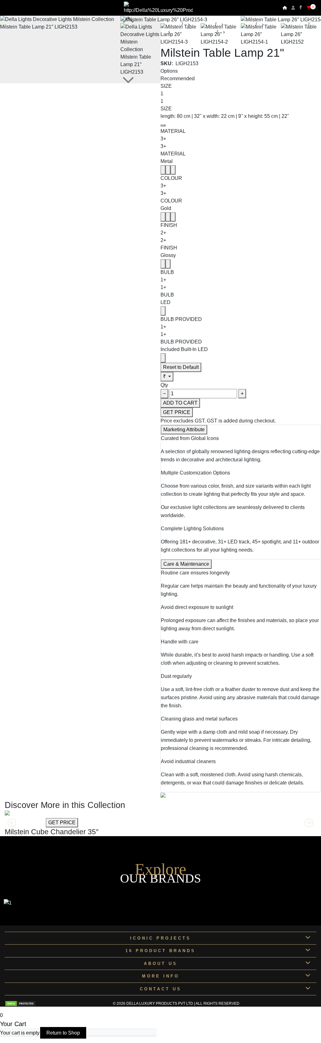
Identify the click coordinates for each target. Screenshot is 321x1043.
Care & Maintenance (186, 564)
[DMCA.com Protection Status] (20, 1003)
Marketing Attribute (184, 429)
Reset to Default (181, 367)
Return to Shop (63, 1032)
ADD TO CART (180, 403)
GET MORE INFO (25, 822)
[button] (309, 823)
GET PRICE (176, 412)
